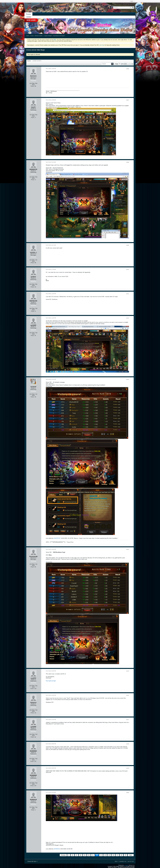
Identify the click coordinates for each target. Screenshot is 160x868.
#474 (127, 549)
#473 (127, 379)
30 (88, 855)
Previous (63, 855)
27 (76, 855)
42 (121, 855)
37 (117, 855)
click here (101, 45)
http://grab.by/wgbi (51, 680)
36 (113, 855)
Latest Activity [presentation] (37, 60)
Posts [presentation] (29, 60)
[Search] (133, 7)
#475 (127, 671)
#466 (127, 68)
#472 (127, 318)
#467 (127, 100)
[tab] (29, 61)
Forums (28, 14)
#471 (127, 293)
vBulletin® (126, 865)
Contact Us (122, 861)
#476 (127, 695)
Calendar (28, 17)
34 (105, 855)
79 (125, 855)
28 (80, 855)
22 (72, 855)
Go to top (131, 861)
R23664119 (57, 849)
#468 (127, 162)
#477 (127, 719)
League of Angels (48, 35)
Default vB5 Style (32, 861)
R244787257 (57, 538)
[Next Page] (126, 64)
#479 (127, 768)
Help (116, 861)
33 (101, 855)
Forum (32, 35)
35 (109, 855)
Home (27, 35)
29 (84, 855)
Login (131, 1)
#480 (127, 792)
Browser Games (38, 35)
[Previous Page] (124, 64)
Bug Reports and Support (59, 35)
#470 (127, 269)
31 (93, 855)
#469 (127, 245)
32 (97, 855)
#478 (127, 744)
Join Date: (32, 83)
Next (130, 855)
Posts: (32, 86)
